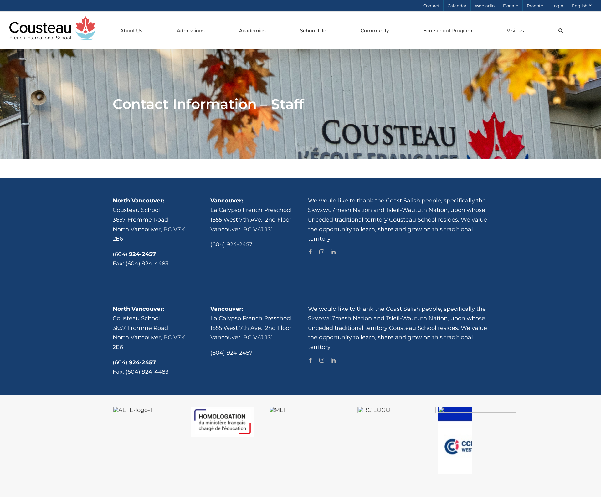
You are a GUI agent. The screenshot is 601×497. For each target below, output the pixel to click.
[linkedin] (333, 251)
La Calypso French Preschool (251, 210)
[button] (560, 30)
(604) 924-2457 (231, 244)
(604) (134, 254)
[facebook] (310, 251)
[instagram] (321, 251)
